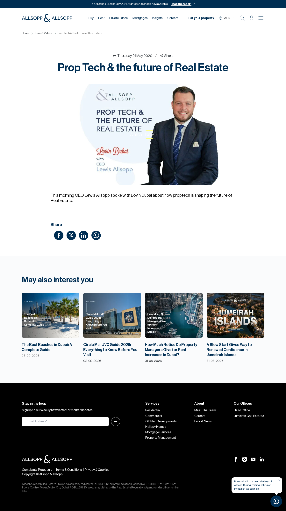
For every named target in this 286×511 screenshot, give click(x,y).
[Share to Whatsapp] (96, 235)
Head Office (242, 410)
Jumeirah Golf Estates (249, 416)
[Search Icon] (242, 18)
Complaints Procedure (37, 469)
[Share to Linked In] (83, 235)
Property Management (160, 437)
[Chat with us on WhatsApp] (276, 501)
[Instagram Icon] (244, 459)
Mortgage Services (158, 432)
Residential (152, 410)
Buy (91, 18)
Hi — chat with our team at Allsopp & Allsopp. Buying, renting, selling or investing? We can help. (253, 485)
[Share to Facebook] (58, 235)
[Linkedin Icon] (261, 459)
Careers (172, 18)
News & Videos (43, 33)
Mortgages (140, 18)
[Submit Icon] (114, 421)
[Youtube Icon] (253, 459)
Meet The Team (205, 410)
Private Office (118, 18)
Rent (101, 18)
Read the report (181, 4)
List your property (201, 18)
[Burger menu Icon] (261, 18)
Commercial (153, 416)
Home (25, 33)
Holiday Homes (155, 426)
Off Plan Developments (161, 421)
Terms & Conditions (68, 469)
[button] (251, 18)
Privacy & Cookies (97, 469)
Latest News (203, 421)
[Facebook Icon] (236, 459)
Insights (157, 18)
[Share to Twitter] (71, 235)
